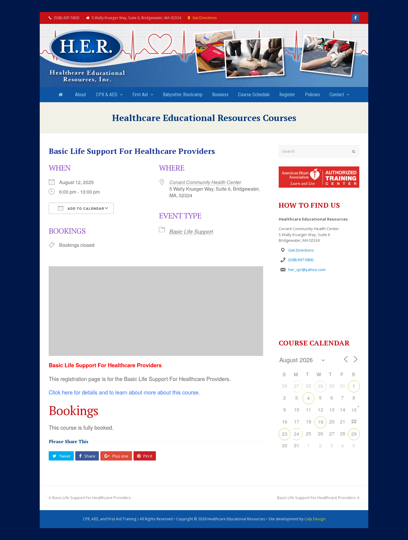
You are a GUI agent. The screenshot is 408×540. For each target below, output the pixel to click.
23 (284, 433)
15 (354, 409)
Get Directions (204, 17)
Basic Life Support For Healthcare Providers (91, 497)
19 (320, 421)
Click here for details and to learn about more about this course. (124, 392)
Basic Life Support (191, 231)
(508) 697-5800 (300, 259)
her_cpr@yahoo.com (307, 269)
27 (296, 386)
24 (296, 433)
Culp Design (314, 518)
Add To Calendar (85, 208)
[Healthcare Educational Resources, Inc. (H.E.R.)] (87, 56)
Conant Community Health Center (205, 182)
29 (320, 386)
